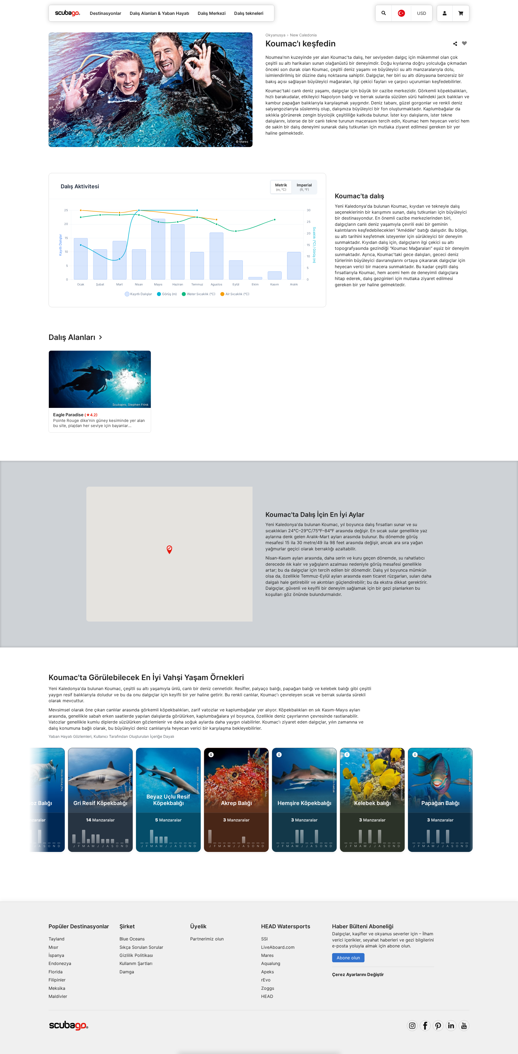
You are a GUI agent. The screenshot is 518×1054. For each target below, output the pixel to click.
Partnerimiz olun (207, 939)
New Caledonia (303, 35)
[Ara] (383, 13)
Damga (127, 971)
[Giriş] (444, 13)
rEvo (266, 980)
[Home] (67, 13)
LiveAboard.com (278, 947)
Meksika (57, 988)
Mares (267, 955)
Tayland (56, 939)
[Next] (473, 392)
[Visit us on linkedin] (451, 1025)
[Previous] (44, 392)
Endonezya (60, 963)
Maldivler (58, 996)
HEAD (267, 996)
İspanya (56, 955)
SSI (264, 939)
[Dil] (401, 13)
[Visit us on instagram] (412, 1025)
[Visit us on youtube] (464, 1025)
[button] (169, 549)
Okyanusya (275, 35)
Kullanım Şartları (136, 963)
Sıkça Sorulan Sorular (141, 947)
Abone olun (348, 957)
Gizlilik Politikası (136, 955)
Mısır (53, 947)
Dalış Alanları (72, 337)
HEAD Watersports (285, 926)
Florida (56, 971)
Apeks (267, 971)
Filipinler (57, 980)
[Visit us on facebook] (425, 1025)
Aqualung (270, 963)
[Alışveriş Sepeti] (460, 13)
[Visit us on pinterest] (438, 1025)
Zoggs (267, 988)
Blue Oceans (132, 939)
